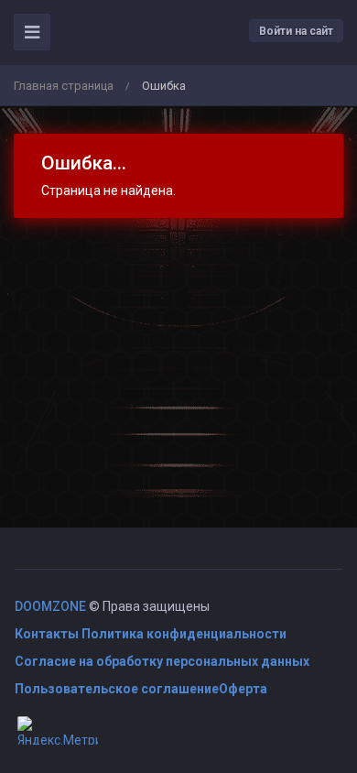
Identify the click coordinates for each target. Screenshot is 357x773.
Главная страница (64, 86)
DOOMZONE (50, 606)
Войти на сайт (296, 31)
